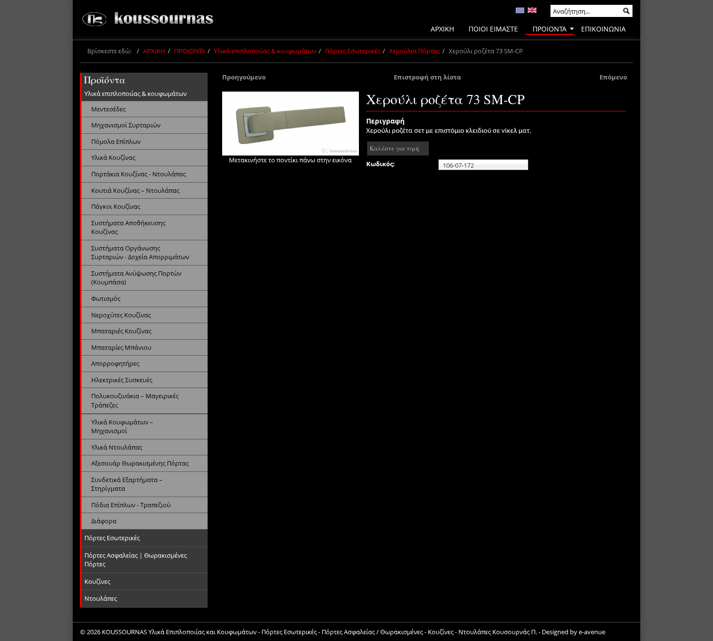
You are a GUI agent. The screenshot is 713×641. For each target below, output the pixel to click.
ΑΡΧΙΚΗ (154, 51)
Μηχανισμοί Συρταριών (126, 125)
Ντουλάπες (100, 598)
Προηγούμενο (244, 77)
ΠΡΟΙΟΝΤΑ (189, 51)
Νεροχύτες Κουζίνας (121, 315)
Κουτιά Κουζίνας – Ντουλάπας (135, 190)
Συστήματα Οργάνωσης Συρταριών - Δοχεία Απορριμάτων (140, 253)
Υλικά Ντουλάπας (116, 447)
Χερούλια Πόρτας (414, 51)
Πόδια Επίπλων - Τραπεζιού (131, 504)
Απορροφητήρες (115, 363)
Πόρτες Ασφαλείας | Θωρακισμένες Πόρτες (135, 560)
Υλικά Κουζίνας (113, 157)
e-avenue (592, 631)
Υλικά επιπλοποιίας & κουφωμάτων (265, 51)
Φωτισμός (105, 298)
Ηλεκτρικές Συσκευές (121, 379)
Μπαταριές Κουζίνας (121, 331)
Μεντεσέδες (108, 109)
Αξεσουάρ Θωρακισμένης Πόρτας (140, 463)
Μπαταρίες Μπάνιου (121, 347)
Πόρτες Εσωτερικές (352, 51)
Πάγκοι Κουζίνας (115, 206)
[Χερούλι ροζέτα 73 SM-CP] (290, 124)
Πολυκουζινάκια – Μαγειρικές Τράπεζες (134, 400)
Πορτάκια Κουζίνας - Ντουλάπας (138, 174)
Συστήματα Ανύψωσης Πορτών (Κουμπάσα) (136, 278)
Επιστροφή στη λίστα (427, 77)
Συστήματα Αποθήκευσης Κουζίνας (128, 227)
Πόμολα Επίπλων (116, 141)
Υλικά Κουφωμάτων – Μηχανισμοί (122, 427)
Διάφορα (103, 520)
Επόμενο (613, 77)
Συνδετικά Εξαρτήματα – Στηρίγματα (126, 484)
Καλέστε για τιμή (394, 148)
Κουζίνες (97, 581)
